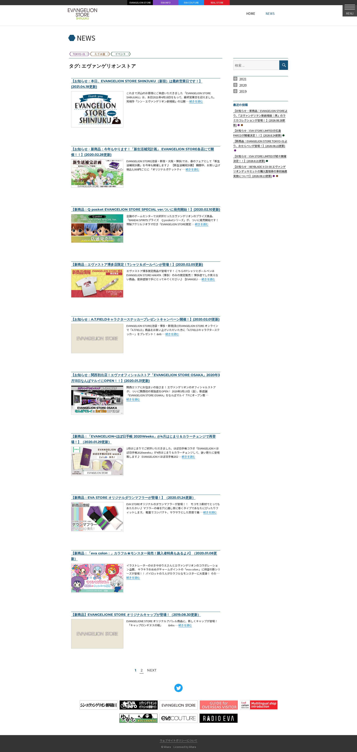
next (151, 670)
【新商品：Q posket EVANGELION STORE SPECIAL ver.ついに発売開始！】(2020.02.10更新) (145, 209)
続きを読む (196, 101)
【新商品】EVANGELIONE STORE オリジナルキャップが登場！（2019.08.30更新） (136, 615)
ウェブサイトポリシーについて (178, 740)
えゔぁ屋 (242, 125)
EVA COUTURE (191, 2)
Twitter (178, 688)
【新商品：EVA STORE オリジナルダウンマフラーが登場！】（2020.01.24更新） (133, 498)
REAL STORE (217, 2)
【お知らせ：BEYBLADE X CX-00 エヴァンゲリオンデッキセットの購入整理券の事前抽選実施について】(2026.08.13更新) (260, 171)
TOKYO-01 (239, 125)
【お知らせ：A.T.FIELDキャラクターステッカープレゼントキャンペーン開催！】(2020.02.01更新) (145, 319)
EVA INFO (166, 2)
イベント (283, 135)
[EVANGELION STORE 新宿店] (82, 13)
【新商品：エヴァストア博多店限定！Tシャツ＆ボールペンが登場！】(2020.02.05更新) (137, 264)
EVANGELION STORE (140, 2)
